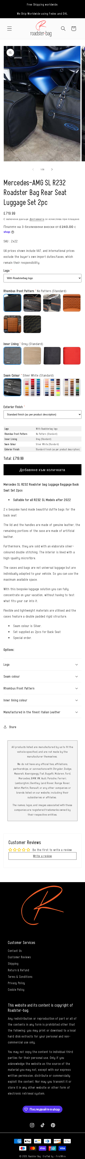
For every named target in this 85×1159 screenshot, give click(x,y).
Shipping (13, 963)
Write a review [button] (42, 856)
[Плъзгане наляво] (33, 169)
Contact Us (15, 950)
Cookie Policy (16, 989)
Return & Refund (18, 970)
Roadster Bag (34, 1156)
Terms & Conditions (20, 976)
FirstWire (61, 1156)
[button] (9, 28)
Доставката (37, 219)
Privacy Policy (16, 983)
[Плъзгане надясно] (52, 169)
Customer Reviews (19, 957)
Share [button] (12, 727)
